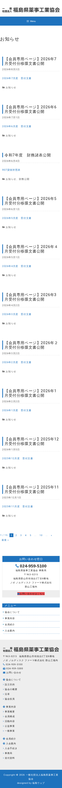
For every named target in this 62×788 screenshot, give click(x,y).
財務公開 (24, 179)
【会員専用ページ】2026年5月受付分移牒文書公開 (31, 201)
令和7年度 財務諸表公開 (28, 154)
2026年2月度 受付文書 (16, 362)
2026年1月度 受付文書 (16, 410)
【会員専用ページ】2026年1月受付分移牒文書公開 (31, 393)
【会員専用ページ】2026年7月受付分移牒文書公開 (31, 61)
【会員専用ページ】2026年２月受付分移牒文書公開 (31, 345)
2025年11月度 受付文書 (17, 506)
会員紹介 (10, 624)
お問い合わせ (13, 672)
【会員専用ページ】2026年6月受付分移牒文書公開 (31, 109)
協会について (12, 612)
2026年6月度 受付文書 (16, 126)
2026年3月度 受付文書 (16, 314)
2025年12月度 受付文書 (17, 458)
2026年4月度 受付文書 (16, 266)
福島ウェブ (38, 782)
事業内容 (10, 618)
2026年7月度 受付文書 (16, 78)
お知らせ (11, 87)
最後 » (5, 539)
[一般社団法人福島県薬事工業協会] (31, 652)
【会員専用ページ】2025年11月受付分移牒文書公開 (32, 489)
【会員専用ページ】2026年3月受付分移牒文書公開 (31, 297)
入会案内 (10, 630)
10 (41, 535)
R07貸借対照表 (11, 169)
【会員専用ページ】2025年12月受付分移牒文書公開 (32, 441)
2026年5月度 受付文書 (16, 218)
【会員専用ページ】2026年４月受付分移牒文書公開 (31, 249)
